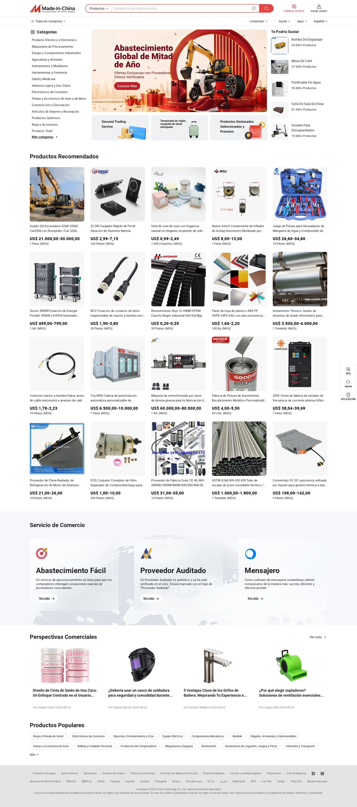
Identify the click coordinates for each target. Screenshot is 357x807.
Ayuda (283, 21)
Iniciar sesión (319, 11)
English (56, 781)
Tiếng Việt (296, 781)
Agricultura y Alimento (47, 59)
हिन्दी (253, 781)
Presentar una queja (44, 773)
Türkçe (280, 781)
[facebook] (313, 773)
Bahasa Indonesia (317, 781)
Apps (300, 21)
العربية (223, 781)
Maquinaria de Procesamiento (52, 46)
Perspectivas (274, 773)
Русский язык (194, 781)
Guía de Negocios (296, 773)
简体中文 (71, 781)
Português (161, 781)
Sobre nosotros (69, 773)
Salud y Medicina (43, 79)
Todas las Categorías (48, 21)
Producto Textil (42, 131)
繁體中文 (87, 781)
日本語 (101, 781)
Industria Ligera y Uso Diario (51, 85)
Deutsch (144, 781)
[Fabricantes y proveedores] (52, 8)
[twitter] (322, 773)
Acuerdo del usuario (113, 773)
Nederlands (239, 781)
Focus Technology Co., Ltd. (171, 789)
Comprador (257, 21)
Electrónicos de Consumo (50, 92)
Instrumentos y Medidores (50, 66)
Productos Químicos (46, 118)
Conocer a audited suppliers (245, 773)
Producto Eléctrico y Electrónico (54, 40)
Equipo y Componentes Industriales (56, 53)
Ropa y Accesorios (45, 124)
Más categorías (42, 137)
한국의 (211, 781)
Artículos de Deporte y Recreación (55, 111)
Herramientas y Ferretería (49, 72)
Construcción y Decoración (50, 105)
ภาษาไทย (266, 781)
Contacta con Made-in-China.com (179, 773)
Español (130, 781)
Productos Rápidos (213, 773)
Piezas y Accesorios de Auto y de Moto (59, 98)
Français (115, 781)
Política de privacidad (142, 773)
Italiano (176, 781)
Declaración (90, 773)
